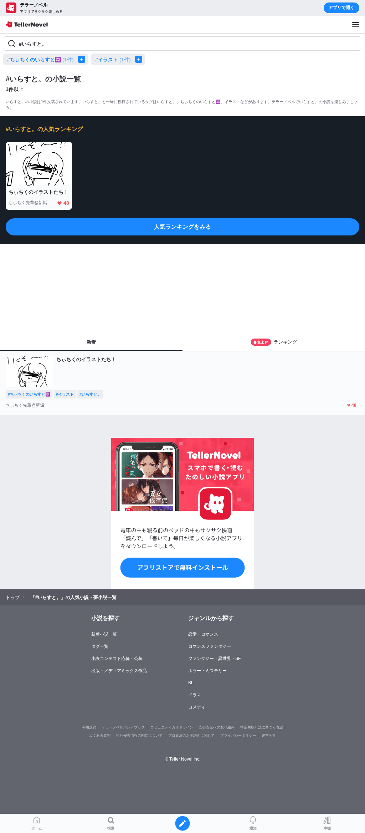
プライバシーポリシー (238, 735)
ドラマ (194, 694)
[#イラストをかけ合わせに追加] (140, 59)
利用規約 (89, 727)
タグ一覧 (99, 646)
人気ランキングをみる (182, 227)
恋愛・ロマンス (203, 634)
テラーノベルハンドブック (123, 727)
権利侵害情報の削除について (139, 735)
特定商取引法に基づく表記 (261, 727)
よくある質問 (99, 735)
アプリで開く (341, 7)
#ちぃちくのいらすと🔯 (40, 59)
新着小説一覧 (104, 634)
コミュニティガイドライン (171, 727)
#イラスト (113, 59)
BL (191, 682)
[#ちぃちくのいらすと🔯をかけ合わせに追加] (83, 59)
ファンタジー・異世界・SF (214, 658)
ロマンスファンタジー (209, 646)
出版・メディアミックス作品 (119, 670)
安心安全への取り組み (217, 727)
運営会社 (269, 735)
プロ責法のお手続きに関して (191, 735)
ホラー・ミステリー (207, 670)
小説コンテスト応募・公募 (117, 658)
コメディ (196, 707)
